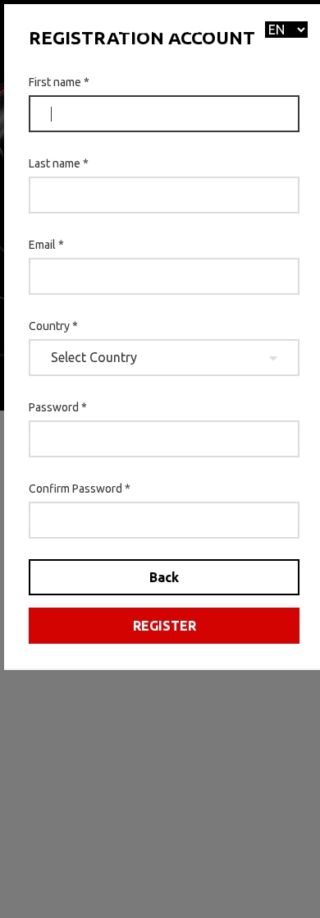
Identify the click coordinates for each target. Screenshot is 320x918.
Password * (58, 407)
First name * (59, 82)
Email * (46, 244)
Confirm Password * (79, 488)
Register (164, 625)
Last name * (59, 163)
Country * (53, 326)
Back (164, 577)
